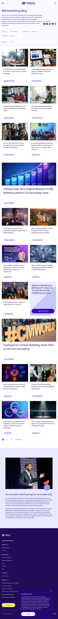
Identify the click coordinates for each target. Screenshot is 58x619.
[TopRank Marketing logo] (6, 535)
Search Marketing (36, 81)
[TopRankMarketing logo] (29, 3)
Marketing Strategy (9, 81)
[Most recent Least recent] (34, 31)
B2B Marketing (35, 154)
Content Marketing (9, 118)
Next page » (18, 439)
